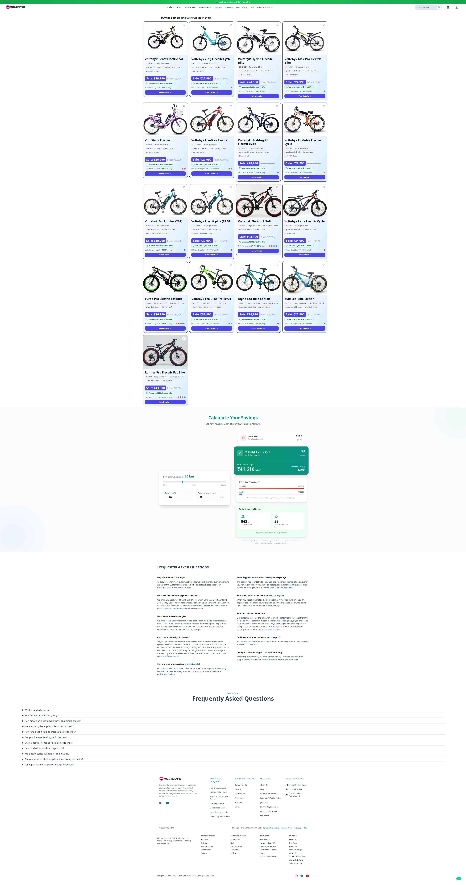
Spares (204, 853)
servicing (222, 668)
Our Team (293, 843)
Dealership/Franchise (269, 794)
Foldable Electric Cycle (219, 812)
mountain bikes (180, 608)
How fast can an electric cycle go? (42, 715)
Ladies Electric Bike (217, 808)
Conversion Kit (241, 785)
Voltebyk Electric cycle (218, 792)
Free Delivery (172, 620)
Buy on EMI (264, 815)
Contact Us (235, 850)
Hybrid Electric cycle (218, 788)
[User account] (456, 7)
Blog (262, 789)
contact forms (268, 659)
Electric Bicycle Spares (269, 807)
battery (186, 647)
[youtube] (307, 875)
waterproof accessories (168, 656)
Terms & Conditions (271, 828)
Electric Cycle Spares (268, 850)
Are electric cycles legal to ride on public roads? (49, 726)
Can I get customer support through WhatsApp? (49, 764)
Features (204, 839)
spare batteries (270, 587)
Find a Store (265, 839)
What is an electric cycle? (37, 709)
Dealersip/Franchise (268, 846)
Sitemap (298, 828)
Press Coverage (295, 850)
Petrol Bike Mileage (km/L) (207, 493)
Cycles (233, 853)
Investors (293, 846)
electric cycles (163, 608)
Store (237, 807)
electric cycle (193, 664)
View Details (164, 92)
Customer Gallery (165, 587)
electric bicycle (276, 595)
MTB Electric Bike (217, 803)
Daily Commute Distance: (178, 476)
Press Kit (292, 853)
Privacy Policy (286, 828)
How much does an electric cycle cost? (44, 748)
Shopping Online (238, 836)
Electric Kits (190, 7)
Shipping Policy (295, 863)
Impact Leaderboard (268, 856)
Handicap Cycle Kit (267, 843)
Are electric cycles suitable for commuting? (47, 753)
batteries (245, 617)
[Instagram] (296, 876)
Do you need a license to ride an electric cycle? (49, 742)
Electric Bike (240, 794)
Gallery (238, 789)
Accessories (204, 7)
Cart (232, 843)
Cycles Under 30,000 (268, 811)
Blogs (262, 853)
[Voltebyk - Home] (182, 779)
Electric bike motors (170, 668)
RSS (305, 828)
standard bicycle (291, 584)
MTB (178, 7)
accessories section (271, 629)
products (263, 802)
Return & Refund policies (270, 798)
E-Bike (169, 7)
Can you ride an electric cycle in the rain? (46, 737)
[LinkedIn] (301, 876)
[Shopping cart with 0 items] (448, 7)
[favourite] (184, 25)
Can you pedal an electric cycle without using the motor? (54, 759)
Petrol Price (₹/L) (170, 493)
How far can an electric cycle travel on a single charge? (53, 720)
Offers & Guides (263, 7)
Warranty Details (296, 860)
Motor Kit (238, 802)
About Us (182, 587)
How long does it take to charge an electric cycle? (50, 731)
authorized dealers (166, 674)
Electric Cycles (208, 836)
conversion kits (287, 587)
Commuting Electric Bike (220, 816)
